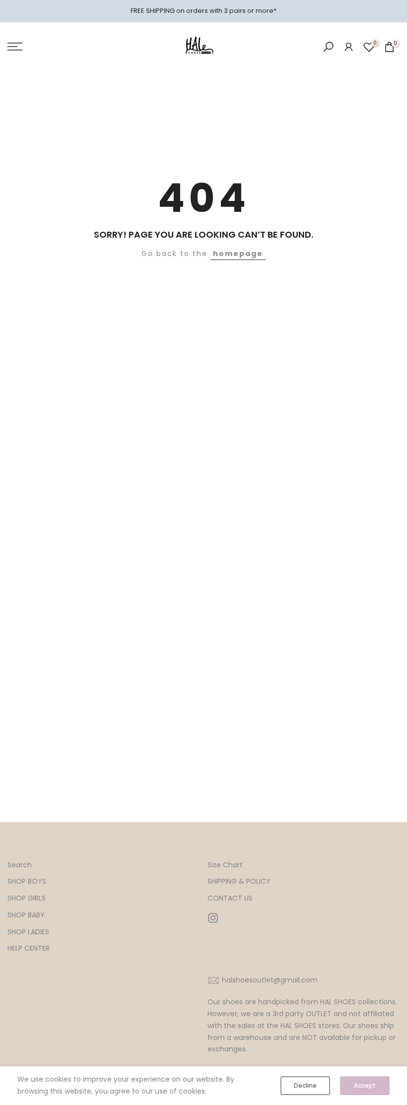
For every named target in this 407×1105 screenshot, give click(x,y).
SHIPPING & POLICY (239, 881)
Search (19, 865)
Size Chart (225, 865)
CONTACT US (230, 898)
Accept (365, 1085)
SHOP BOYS (26, 881)
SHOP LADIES (28, 932)
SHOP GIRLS (26, 898)
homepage (238, 254)
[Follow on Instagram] (212, 918)
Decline (305, 1085)
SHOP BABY (26, 915)
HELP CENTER (28, 948)
